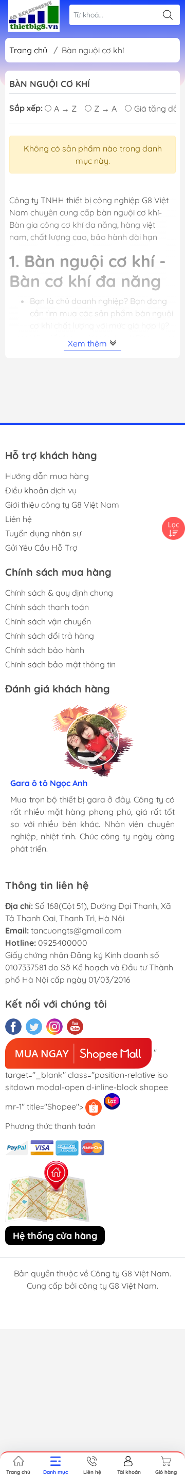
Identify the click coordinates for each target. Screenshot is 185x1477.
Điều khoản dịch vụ (41, 490)
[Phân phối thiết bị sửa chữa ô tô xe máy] (34, 16)
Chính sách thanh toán (47, 607)
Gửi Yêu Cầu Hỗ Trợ (41, 547)
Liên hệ (18, 519)
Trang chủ (28, 50)
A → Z (65, 108)
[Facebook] (13, 1026)
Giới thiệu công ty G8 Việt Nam (62, 504)
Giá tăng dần (158, 108)
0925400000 (62, 943)
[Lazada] (112, 1101)
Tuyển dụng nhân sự (43, 533)
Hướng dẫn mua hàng (47, 476)
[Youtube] (75, 1026)
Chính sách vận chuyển (48, 621)
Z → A (105, 108)
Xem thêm (88, 343)
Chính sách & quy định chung (59, 593)
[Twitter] (34, 1026)
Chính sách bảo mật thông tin (60, 664)
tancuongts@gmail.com (76, 930)
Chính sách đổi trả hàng (49, 636)
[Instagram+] (54, 1026)
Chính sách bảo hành (44, 650)
